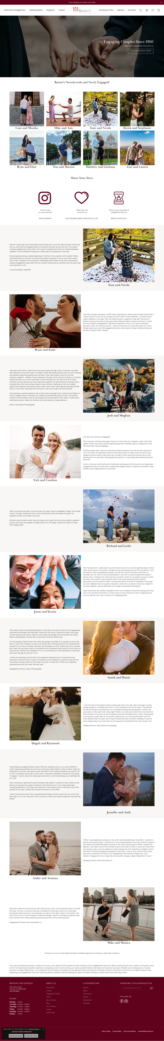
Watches (120, 10)
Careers (48, 1009)
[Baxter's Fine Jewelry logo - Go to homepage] (82, 10)
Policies (85, 997)
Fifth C (48, 997)
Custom (62, 10)
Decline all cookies (15, 1036)
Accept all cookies (31, 1036)
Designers (50, 10)
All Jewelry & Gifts (106, 10)
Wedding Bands (36, 10)
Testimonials (50, 1012)
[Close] (161, 2)
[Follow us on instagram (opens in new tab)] (126, 1001)
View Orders (87, 994)
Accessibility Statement (145, 1031)
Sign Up (85, 987)
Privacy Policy (117, 1031)
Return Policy (106, 1031)
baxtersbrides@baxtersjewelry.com (82, 218)
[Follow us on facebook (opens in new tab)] (122, 1001)
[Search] (141, 10)
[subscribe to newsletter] (151, 988)
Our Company (51, 1006)
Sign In (85, 990)
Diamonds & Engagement (14, 10)
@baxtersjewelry (119, 218)
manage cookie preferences (22, 1031)
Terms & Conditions (129, 1031)
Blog (47, 1003)
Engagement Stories (53, 994)
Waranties (86, 1003)
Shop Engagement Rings (140, 51)
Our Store (132, 10)
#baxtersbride (45, 218)
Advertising (50, 987)
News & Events (51, 1000)
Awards (48, 990)
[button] (159, 10)
